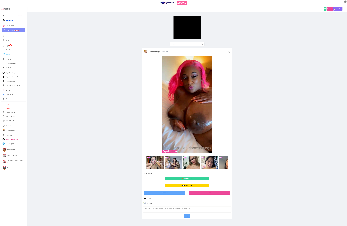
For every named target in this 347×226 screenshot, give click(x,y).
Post (187, 216)
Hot (14, 15)
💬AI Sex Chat (187, 186)
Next (209, 193)
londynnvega (154, 52)
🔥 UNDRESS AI (187, 178)
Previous (165, 193)
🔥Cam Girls (338, 9)
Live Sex (330, 9)
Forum (20, 15)
